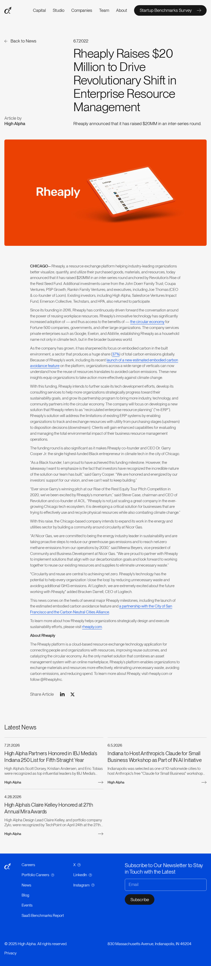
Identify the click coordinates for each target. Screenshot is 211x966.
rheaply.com (92, 626)
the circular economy (147, 321)
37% (115, 354)
